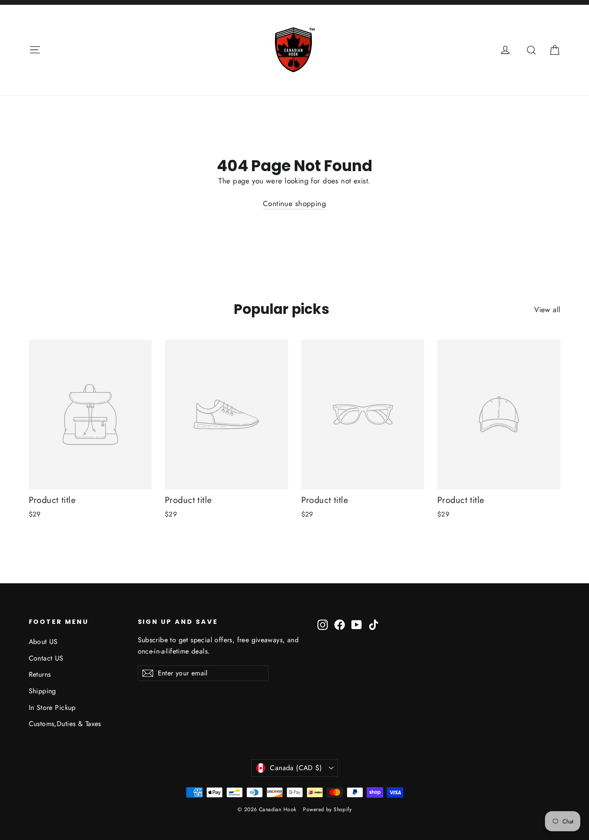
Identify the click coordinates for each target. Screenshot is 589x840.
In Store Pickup (52, 707)
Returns (40, 674)
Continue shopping (294, 203)
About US (43, 642)
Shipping (42, 691)
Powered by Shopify (327, 809)
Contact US (46, 658)
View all (547, 309)
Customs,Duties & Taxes (65, 724)
